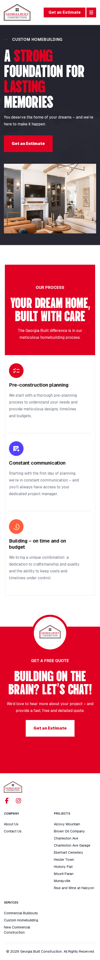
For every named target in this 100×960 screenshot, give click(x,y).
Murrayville (62, 881)
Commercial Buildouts (21, 913)
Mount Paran (64, 874)
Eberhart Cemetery (68, 852)
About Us (11, 824)
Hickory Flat (63, 866)
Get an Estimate (65, 12)
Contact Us (13, 831)
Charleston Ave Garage (72, 845)
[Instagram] (18, 801)
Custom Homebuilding (21, 920)
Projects (62, 814)
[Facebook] (7, 801)
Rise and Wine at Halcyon (74, 888)
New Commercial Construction (17, 930)
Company (11, 814)
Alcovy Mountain (67, 824)
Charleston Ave (66, 838)
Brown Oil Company (69, 831)
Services (11, 903)
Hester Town (64, 859)
